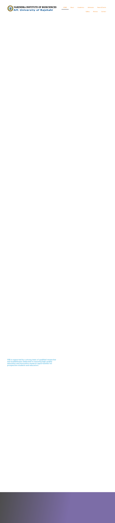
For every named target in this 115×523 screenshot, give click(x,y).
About (72, 7)
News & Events (101, 7)
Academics (81, 7)
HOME (65, 7)
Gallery (88, 11)
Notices (95, 11)
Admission (91, 7)
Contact (103, 11)
